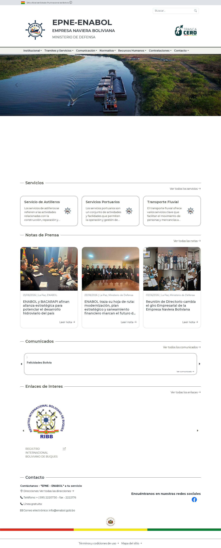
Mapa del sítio (130, 543)
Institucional (31, 50)
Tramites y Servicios (58, 50)
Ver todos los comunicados (180, 347)
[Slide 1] (101, 111)
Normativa (107, 50)
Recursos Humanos (131, 50)
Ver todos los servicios (184, 188)
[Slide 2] (107, 111)
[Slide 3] (113, 111)
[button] (199, 364)
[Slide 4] (119, 111)
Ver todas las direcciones (55, 491)
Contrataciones (159, 50)
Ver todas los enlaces (184, 392)
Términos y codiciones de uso (98, 543)
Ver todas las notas (186, 240)
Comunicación (85, 50)
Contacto (180, 50)
